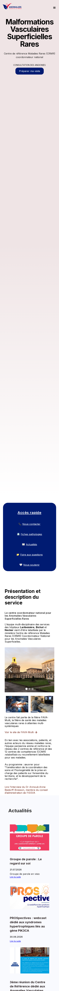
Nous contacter (31, 524)
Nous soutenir (31, 564)
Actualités (31, 544)
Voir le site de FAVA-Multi (19, 732)
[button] (54, 8)
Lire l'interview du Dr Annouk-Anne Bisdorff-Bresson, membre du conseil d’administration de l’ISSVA (26, 790)
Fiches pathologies (31, 534)
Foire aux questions (31, 554)
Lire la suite (15, 877)
